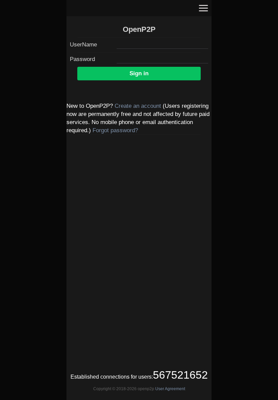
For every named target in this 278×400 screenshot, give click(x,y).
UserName (83, 44)
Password (82, 59)
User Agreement (170, 388)
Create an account (138, 106)
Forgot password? (115, 130)
